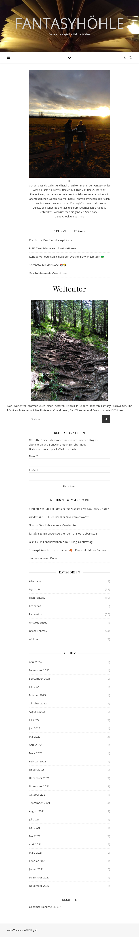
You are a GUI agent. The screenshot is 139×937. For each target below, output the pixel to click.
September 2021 (39, 803)
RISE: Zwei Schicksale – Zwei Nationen (52, 248)
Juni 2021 (34, 827)
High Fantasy (37, 597)
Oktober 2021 (38, 794)
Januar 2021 (36, 869)
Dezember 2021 (39, 778)
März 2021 (36, 852)
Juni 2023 (34, 687)
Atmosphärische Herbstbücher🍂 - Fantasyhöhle (60, 550)
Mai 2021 (35, 836)
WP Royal (31, 930)
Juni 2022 (34, 728)
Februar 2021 (37, 861)
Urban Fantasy (38, 631)
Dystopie (34, 589)
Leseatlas (35, 606)
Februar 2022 (37, 761)
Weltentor (35, 639)
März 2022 (36, 753)
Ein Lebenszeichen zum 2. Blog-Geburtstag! (70, 533)
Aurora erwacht (79, 517)
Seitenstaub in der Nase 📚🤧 (47, 265)
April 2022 (35, 745)
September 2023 (39, 678)
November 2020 (39, 885)
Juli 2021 (34, 819)
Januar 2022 (36, 769)
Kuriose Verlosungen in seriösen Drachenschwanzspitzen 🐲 (66, 256)
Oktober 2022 (38, 703)
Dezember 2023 (39, 670)
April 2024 (35, 662)
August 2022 (37, 711)
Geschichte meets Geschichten (48, 273)
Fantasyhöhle (69, 23)
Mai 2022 (35, 736)
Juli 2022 (34, 720)
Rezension (35, 614)
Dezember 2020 (39, 877)
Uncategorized (38, 622)
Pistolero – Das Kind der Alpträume (51, 240)
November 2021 (39, 786)
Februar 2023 (37, 695)
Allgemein (35, 581)
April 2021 (35, 844)
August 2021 (37, 811)
